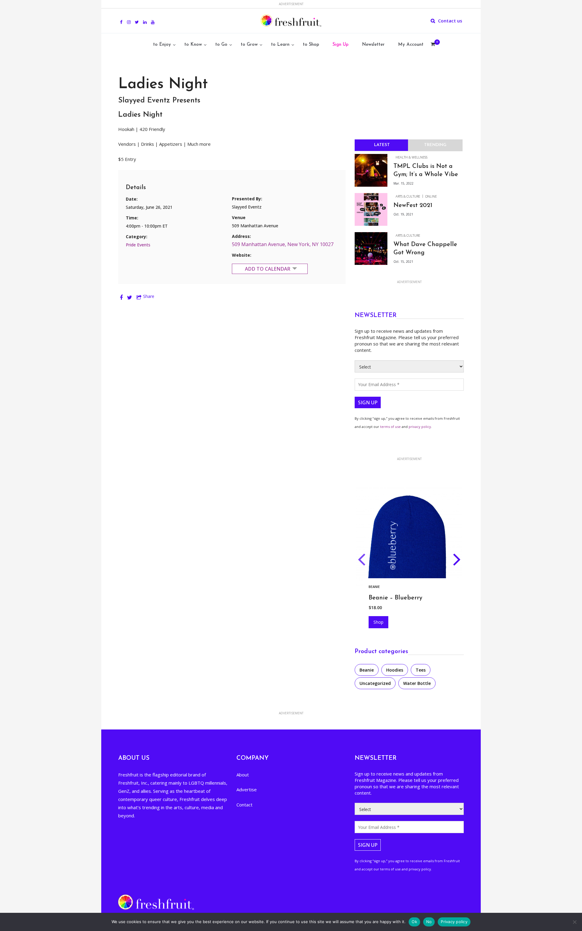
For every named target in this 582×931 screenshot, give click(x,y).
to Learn (280, 44)
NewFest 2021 (412, 205)
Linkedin (145, 19)
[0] (433, 44)
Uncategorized (375, 683)
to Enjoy (162, 44)
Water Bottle (417, 683)
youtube (152, 19)
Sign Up (341, 44)
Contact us (450, 21)
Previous (361, 560)
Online (431, 196)
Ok (414, 921)
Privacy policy (454, 921)
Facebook (121, 19)
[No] (574, 922)
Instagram (128, 19)
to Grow (249, 44)
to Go (221, 44)
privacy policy (420, 426)
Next (457, 560)
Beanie (367, 670)
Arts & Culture (408, 196)
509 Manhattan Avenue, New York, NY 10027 (282, 244)
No (429, 921)
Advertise (246, 789)
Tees (421, 670)
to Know (193, 44)
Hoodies (382, 586)
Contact (244, 805)
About (242, 775)
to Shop (311, 44)
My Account (410, 44)
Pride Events (138, 245)
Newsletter (373, 44)
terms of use (390, 426)
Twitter (136, 19)
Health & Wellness (411, 157)
